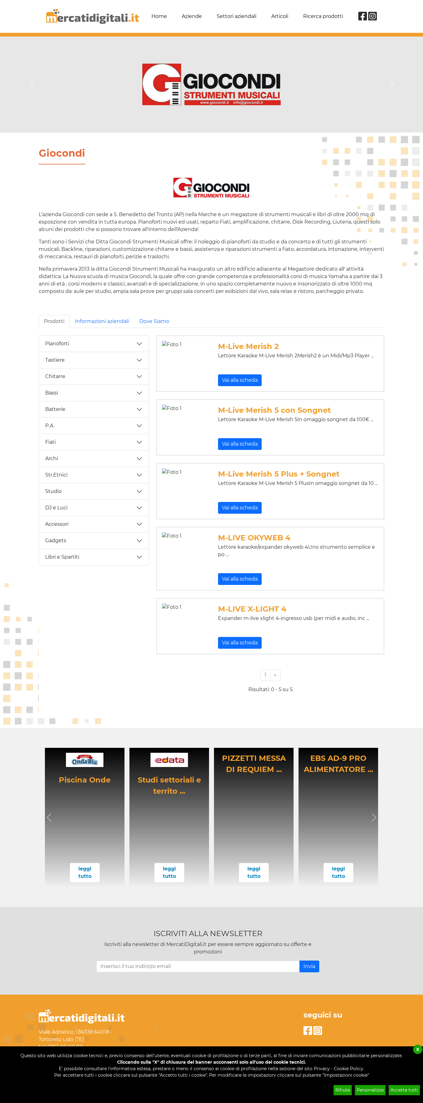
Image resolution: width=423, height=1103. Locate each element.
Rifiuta (342, 1090)
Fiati (50, 442)
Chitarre (55, 376)
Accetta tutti (404, 1090)
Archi (51, 458)
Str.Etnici (56, 475)
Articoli (279, 16)
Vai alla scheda (240, 380)
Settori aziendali (236, 16)
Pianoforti (57, 344)
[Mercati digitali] (92, 16)
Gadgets (55, 540)
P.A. (50, 426)
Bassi (51, 393)
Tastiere (55, 360)
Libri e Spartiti (62, 557)
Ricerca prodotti (323, 16)
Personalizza (370, 1090)
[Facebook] (362, 18)
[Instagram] (372, 18)
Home (159, 16)
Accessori (56, 524)
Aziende (192, 16)
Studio (53, 491)
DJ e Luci (56, 508)
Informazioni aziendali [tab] (102, 321)
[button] (49, 817)
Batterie (55, 409)
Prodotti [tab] (54, 321)
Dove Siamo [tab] (154, 321)
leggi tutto (84, 872)
